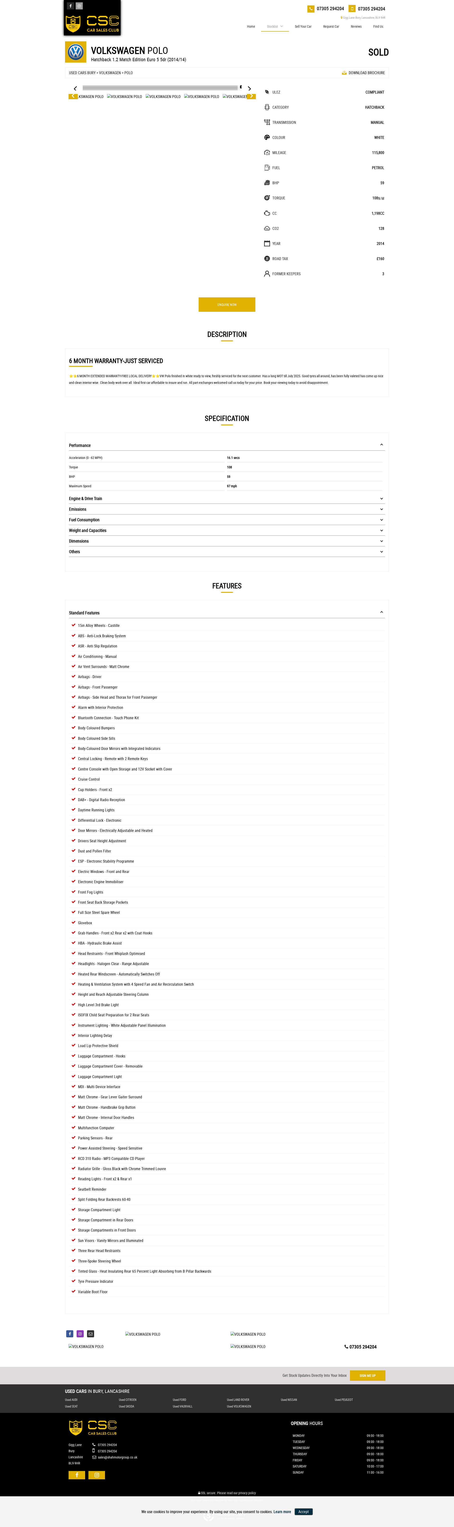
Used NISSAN (289, 1400)
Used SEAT (71, 1406)
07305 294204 (330, 8)
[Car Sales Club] (92, 22)
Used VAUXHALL (182, 1406)
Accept (303, 1511)
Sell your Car (303, 26)
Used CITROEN (127, 1400)
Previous (73, 96)
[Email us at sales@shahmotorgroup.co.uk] (90, 1333)
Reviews (356, 26)
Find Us (378, 26)
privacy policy (247, 1493)
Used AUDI (71, 1400)
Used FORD (179, 1400)
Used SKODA (126, 1406)
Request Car (331, 26)
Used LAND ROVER (238, 1400)
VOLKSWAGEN (110, 72)
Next (251, 96)
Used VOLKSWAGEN (239, 1406)
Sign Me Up (368, 1375)
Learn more (282, 1511)
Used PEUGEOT (344, 1400)
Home (251, 26)
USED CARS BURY (82, 72)
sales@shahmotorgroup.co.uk (117, 1457)
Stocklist (272, 26)
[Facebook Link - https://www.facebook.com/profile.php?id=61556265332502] (70, 5)
